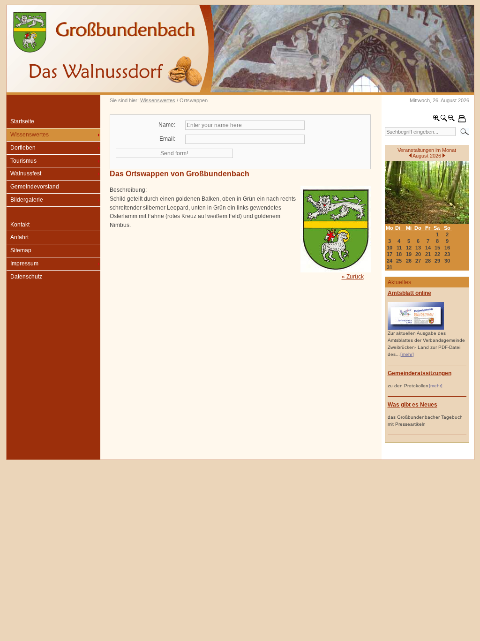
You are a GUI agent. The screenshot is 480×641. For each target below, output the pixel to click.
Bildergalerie (26, 199)
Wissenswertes (157, 100)
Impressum (24, 263)
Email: (167, 139)
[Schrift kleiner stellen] (451, 120)
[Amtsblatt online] (416, 328)
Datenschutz (26, 276)
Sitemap (20, 250)
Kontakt (20, 224)
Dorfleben (23, 147)
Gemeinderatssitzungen (419, 373)
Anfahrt (19, 237)
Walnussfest (25, 173)
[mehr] (407, 354)
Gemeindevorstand (34, 186)
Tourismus (23, 161)
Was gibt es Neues (412, 404)
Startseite (22, 121)
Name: (166, 124)
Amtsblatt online (409, 293)
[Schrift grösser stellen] (436, 120)
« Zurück (353, 276)
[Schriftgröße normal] (444, 120)
